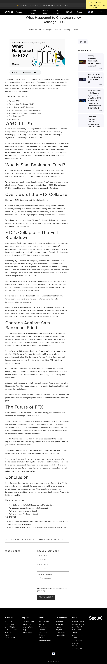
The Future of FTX (17, 116)
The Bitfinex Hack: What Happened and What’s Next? (32, 505)
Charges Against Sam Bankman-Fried (25, 113)
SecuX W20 (10, 624)
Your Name (42, 555)
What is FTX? (15, 101)
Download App (28, 622)
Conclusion (14, 119)
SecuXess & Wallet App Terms (77, 629)
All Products (10, 638)
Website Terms (78, 622)
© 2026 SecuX (53, 661)
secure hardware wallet (25, 471)
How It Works (27, 627)
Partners (42, 630)
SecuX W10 (10, 627)
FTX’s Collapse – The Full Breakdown (25, 110)
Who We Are (44, 622)
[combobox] (90, 12)
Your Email (42, 565)
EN (91, 12)
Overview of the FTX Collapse (22, 107)
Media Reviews (45, 640)
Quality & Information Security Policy (78, 645)
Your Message (44, 574)
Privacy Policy (78, 624)
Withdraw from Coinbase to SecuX (24, 514)
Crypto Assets (27, 632)
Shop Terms (77, 640)
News (41, 638)
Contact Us (26, 624)
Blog (24, 630)
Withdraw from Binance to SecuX (23, 511)
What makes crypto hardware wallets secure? (28, 508)
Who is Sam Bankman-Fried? (21, 104)
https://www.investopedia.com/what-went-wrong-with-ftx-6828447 (37, 527)
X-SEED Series (11, 630)
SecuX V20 (10, 622)
